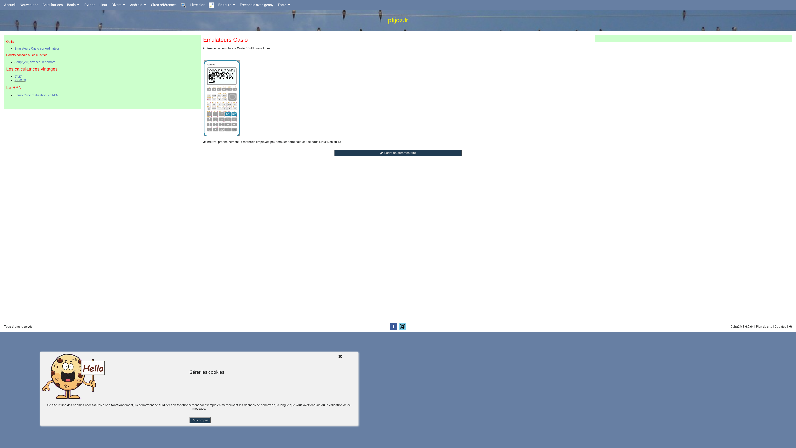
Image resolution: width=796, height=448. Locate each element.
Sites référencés (164, 5)
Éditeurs (224, 5)
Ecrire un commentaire (400, 153)
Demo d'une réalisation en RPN (36, 95)
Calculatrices (52, 5)
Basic (71, 5)
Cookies (780, 327)
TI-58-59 (20, 80)
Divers (116, 5)
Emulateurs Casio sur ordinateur (37, 48)
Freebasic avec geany (256, 5)
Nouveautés (29, 5)
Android (136, 5)
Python (89, 5)
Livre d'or (197, 5)
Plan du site (764, 327)
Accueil (10, 5)
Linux (104, 5)
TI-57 (18, 77)
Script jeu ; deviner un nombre (35, 62)
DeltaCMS (737, 327)
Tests (282, 5)
